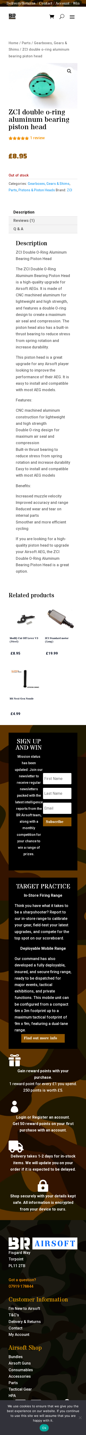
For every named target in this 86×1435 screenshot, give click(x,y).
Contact (45, 3)
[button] (69, 71)
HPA (12, 1395)
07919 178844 (21, 1286)
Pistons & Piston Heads (36, 190)
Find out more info (40, 1038)
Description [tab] (23, 212)
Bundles (16, 1357)
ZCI (69, 190)
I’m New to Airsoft (24, 1308)
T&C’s (14, 1315)
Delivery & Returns (25, 1321)
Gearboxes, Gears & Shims (49, 184)
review (37, 138)
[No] (80, 1417)
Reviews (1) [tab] (24, 220)
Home (13, 43)
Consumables (21, 1370)
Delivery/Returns (21, 3)
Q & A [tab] (18, 229)
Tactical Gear (20, 1389)
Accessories (20, 1376)
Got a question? (22, 1280)
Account (63, 3)
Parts (26, 43)
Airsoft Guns (20, 1363)
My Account (19, 1334)
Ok (44, 1428)
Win (76, 3)
